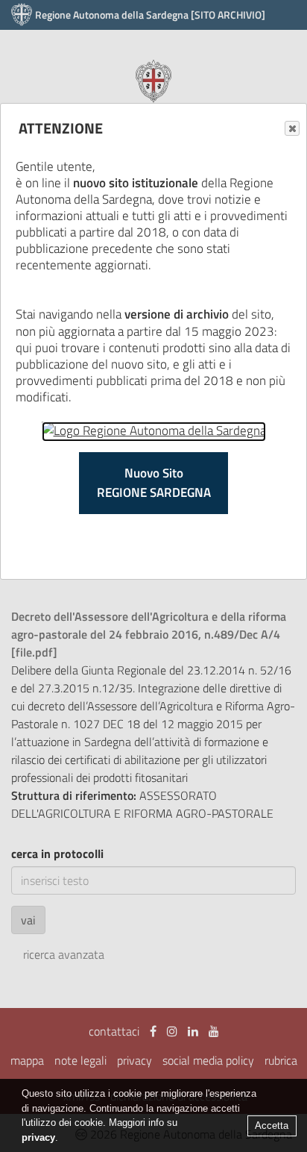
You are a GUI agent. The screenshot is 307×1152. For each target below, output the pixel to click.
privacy (38, 1137)
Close (292, 128)
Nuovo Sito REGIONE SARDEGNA (154, 482)
